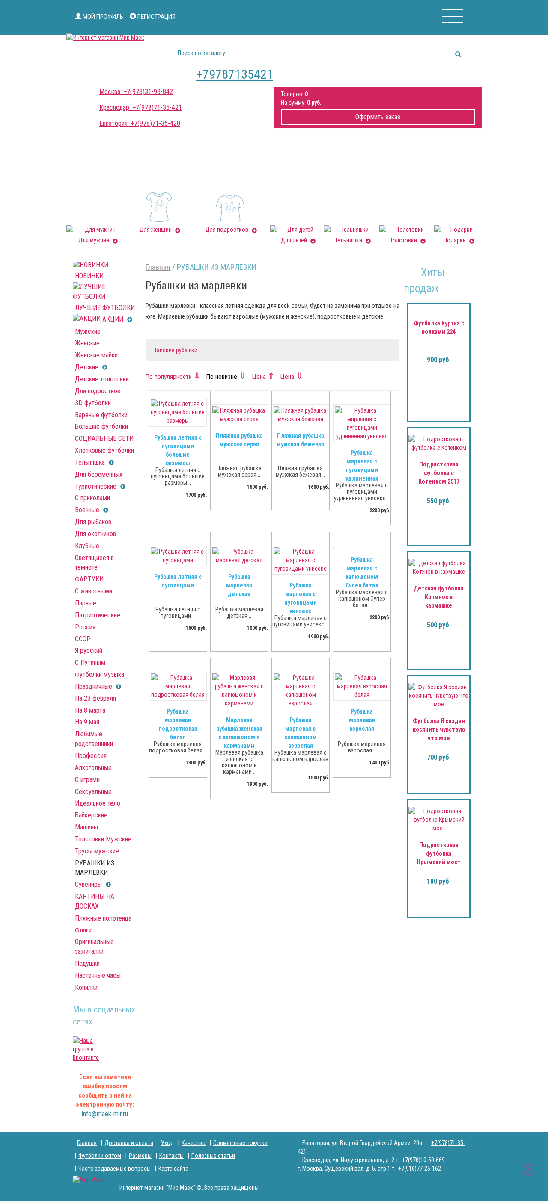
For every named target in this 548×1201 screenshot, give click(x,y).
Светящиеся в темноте (94, 563)
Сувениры (89, 884)
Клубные (87, 546)
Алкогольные (93, 768)
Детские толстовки (102, 379)
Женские (87, 343)
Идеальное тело (97, 803)
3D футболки (93, 403)
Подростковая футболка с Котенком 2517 (438, 473)
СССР (83, 639)
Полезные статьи (213, 1155)
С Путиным (90, 662)
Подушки (87, 963)
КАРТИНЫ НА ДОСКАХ (94, 901)
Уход (167, 1142)
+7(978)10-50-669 (423, 1160)
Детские (87, 367)
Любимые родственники (94, 739)
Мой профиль (102, 17)
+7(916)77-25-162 (419, 1168)
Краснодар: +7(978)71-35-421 (140, 107)
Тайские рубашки (175, 350)
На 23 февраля (95, 698)
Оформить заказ (377, 117)
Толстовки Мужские (103, 839)
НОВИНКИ (89, 276)
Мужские (88, 332)
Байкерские (91, 815)
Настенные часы (98, 975)
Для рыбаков (93, 522)
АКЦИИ (113, 319)
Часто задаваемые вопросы (114, 1168)
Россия (85, 627)
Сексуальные (93, 792)
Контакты (171, 1155)
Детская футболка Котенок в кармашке (439, 597)
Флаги (83, 930)
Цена (263, 377)
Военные (88, 510)
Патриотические (97, 615)
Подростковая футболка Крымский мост (439, 853)
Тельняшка (91, 462)
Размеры (140, 1155)
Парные (85, 603)
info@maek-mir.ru (105, 1114)
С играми (87, 780)
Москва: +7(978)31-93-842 (136, 92)
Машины (86, 827)
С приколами (92, 498)
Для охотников (95, 534)
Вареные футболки (101, 415)
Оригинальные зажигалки (94, 947)
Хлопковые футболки (104, 450)
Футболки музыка (99, 674)
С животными (93, 591)
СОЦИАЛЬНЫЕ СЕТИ (104, 438)
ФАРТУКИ (89, 579)
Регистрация (156, 17)
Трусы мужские (97, 851)
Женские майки (96, 355)
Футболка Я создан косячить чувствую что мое (439, 729)
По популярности (173, 377)
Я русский (88, 650)
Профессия (91, 756)
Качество (194, 1142)
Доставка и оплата (128, 1142)
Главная (158, 267)
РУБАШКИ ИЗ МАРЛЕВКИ (94, 868)
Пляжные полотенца (103, 918)
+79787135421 (234, 74)
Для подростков (97, 391)
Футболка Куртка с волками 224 (439, 327)
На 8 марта (90, 710)
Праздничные (94, 686)
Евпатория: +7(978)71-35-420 (139, 123)
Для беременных (98, 474)
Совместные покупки (240, 1142)
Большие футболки (101, 426)
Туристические (96, 486)
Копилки (86, 987)
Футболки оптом (99, 1155)
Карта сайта (173, 1168)
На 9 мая (87, 722)
